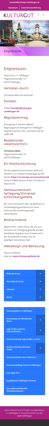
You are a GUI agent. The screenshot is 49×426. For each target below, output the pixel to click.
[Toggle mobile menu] (43, 14)
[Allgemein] (24, 33)
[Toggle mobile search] (38, 14)
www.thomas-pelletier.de (26, 256)
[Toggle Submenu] (40, 273)
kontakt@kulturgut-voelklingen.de (24, 2)
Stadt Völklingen (24, 416)
